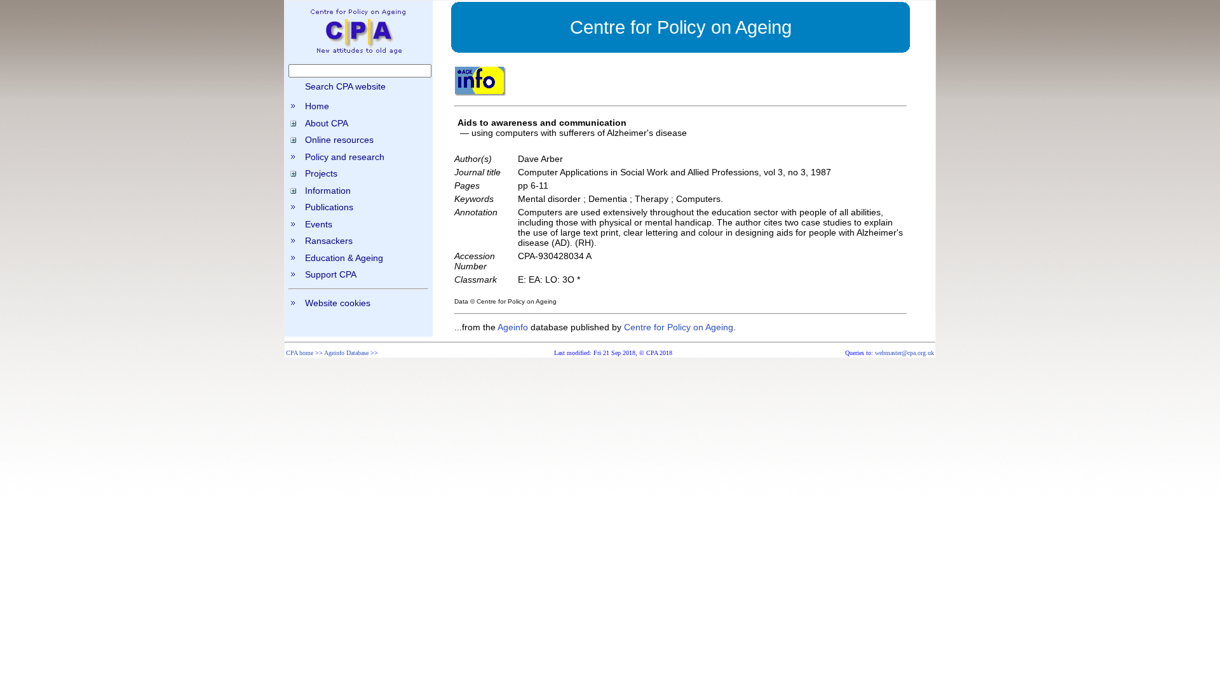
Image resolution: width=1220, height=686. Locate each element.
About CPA (326, 123)
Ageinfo (513, 327)
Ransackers (329, 241)
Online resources (339, 140)
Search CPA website (345, 86)
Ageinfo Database (346, 352)
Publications (329, 207)
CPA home (299, 352)
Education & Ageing (344, 258)
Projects (321, 173)
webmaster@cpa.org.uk (904, 352)
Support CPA (330, 274)
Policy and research (344, 157)
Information (328, 190)
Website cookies (337, 303)
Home (317, 106)
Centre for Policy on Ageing (678, 327)
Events (318, 224)
